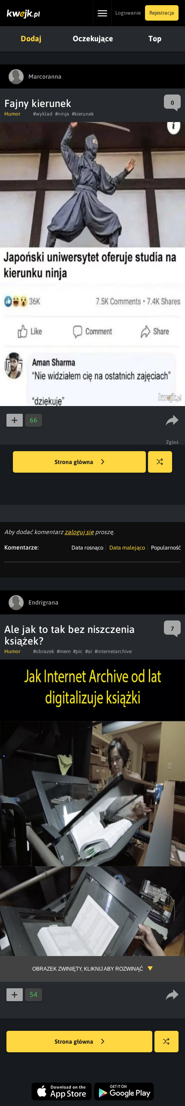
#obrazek (43, 651)
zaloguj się (79, 532)
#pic (78, 651)
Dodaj (31, 38)
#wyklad (42, 114)
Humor (12, 114)
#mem (64, 651)
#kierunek (83, 114)
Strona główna (75, 461)
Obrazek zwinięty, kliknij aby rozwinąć (87, 969)
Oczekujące (93, 38)
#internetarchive (113, 651)
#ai (88, 651)
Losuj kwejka (160, 462)
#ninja (62, 114)
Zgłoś (172, 442)
